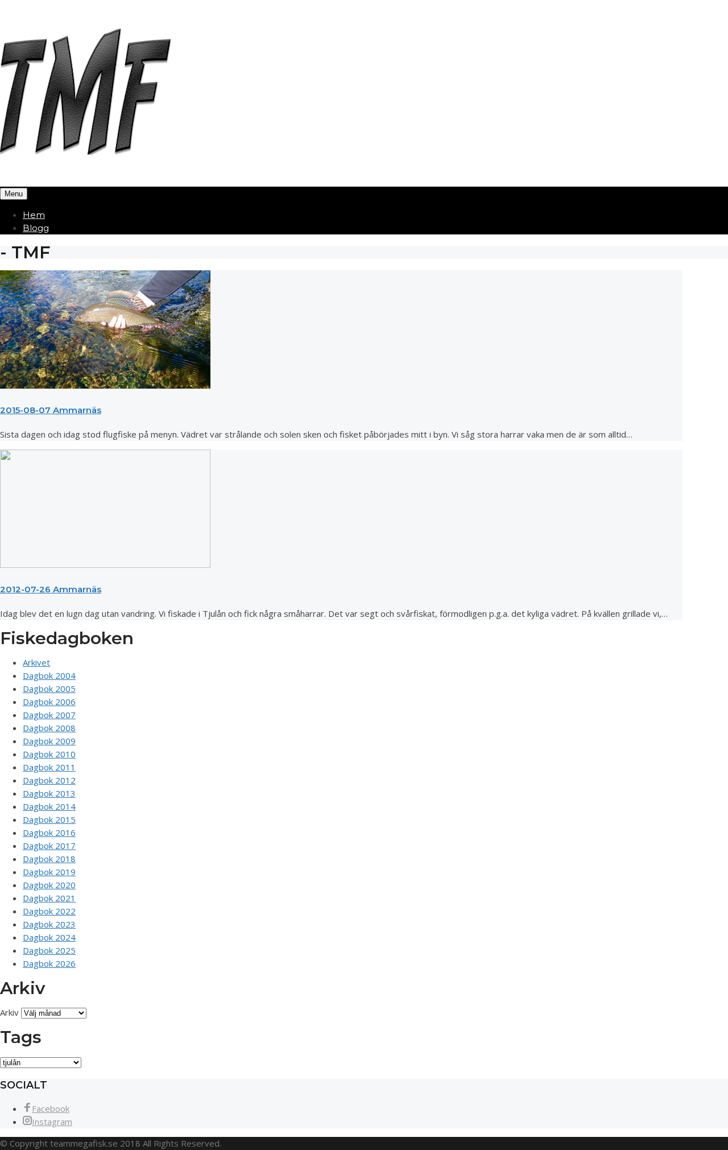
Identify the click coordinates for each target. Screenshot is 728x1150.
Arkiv (9, 1012)
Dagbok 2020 (49, 885)
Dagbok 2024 (49, 937)
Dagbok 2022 (49, 911)
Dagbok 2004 (49, 675)
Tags (21, 1037)
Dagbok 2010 (49, 754)
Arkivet (36, 662)
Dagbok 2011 (49, 767)
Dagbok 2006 (49, 701)
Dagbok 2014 (49, 806)
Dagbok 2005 (49, 688)
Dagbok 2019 (49, 871)
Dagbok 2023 (49, 924)
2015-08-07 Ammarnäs (50, 410)
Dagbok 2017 (49, 845)
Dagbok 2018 (49, 858)
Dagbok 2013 (49, 793)
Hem (34, 214)
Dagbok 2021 (49, 898)
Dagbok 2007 (49, 714)
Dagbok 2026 (49, 963)
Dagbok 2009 (49, 741)
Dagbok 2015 (49, 819)
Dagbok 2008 (49, 727)
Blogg (36, 227)
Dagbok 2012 (49, 780)
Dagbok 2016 (49, 832)
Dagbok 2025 (49, 950)
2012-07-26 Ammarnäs (50, 589)
